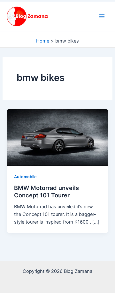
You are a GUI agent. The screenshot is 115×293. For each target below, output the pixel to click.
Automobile (25, 176)
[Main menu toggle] (102, 16)
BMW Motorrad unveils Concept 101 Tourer (46, 191)
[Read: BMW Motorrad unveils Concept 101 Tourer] (57, 137)
